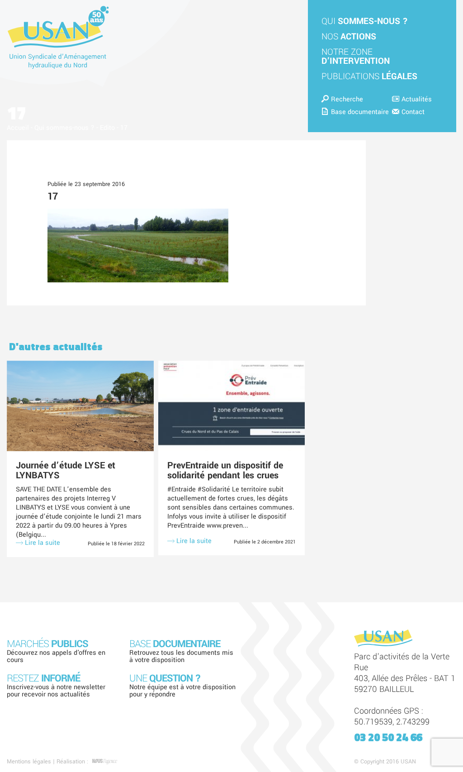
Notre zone (355, 56)
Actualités (417, 99)
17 (52, 196)
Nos (348, 36)
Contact (413, 112)
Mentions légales (29, 762)
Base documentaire (360, 112)
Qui (364, 21)
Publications (369, 76)
